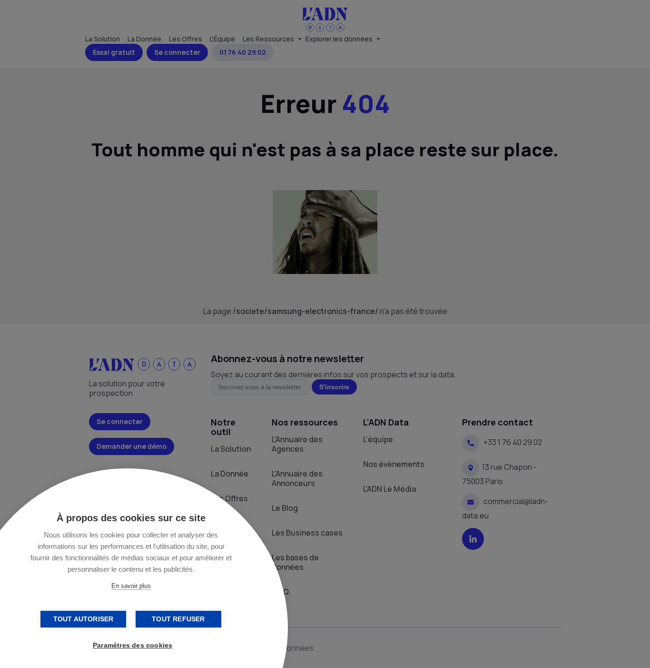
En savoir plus (131, 585)
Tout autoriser (83, 619)
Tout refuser (178, 619)
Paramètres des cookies (132, 645)
